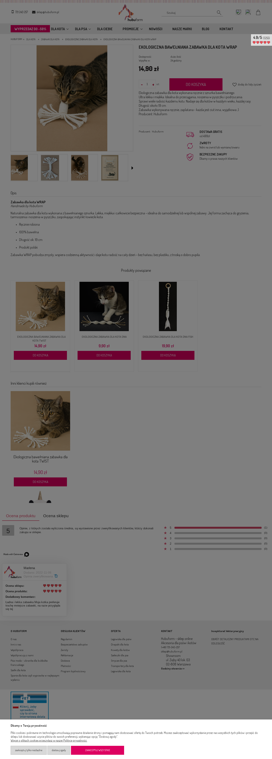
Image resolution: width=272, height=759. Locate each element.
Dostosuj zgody (59, 750)
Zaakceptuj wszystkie (97, 750)
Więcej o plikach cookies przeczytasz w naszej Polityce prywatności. (49, 740)
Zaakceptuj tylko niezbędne (28, 750)
